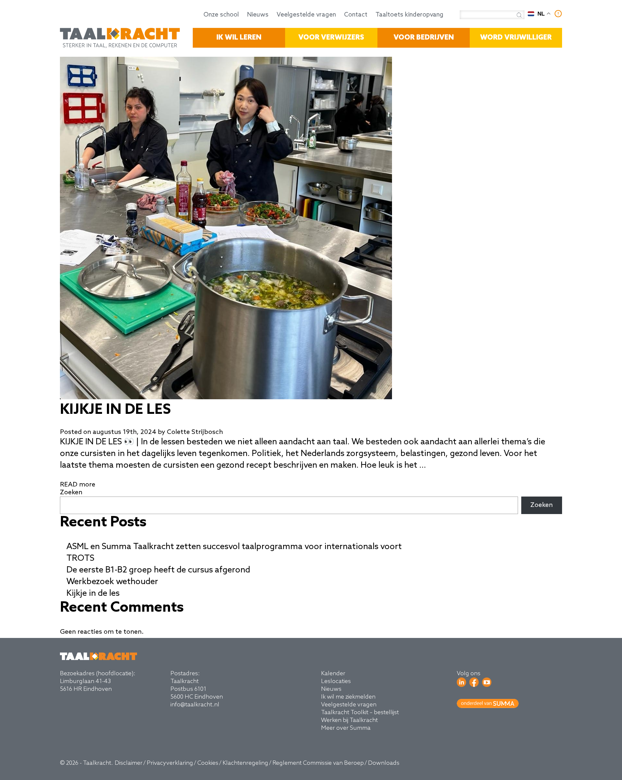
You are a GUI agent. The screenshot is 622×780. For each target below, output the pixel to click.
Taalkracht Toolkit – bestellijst (360, 712)
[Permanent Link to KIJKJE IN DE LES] (226, 398)
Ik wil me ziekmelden (348, 697)
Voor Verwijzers (331, 38)
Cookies (207, 763)
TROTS (80, 558)
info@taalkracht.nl (194, 704)
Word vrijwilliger (516, 38)
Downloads (383, 763)
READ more (77, 485)
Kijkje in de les (93, 593)
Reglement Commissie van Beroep (318, 763)
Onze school (221, 15)
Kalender (333, 673)
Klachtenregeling (245, 763)
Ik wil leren (238, 38)
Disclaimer (129, 763)
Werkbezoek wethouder (112, 582)
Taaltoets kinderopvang (409, 15)
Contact (355, 15)
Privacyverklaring (170, 763)
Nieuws (258, 15)
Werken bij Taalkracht (349, 720)
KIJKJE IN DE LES (115, 410)
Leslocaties (336, 681)
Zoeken (71, 493)
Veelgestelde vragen (306, 15)
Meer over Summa (346, 728)
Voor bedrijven (424, 38)
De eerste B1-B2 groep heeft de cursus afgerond (158, 570)
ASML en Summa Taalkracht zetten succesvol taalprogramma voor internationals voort (234, 547)
